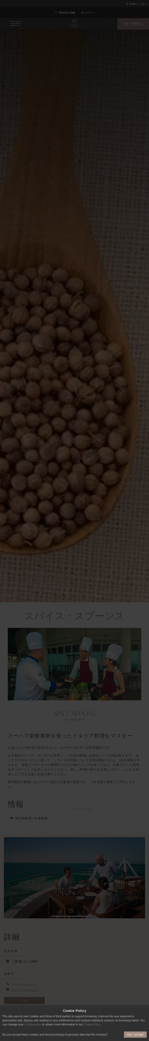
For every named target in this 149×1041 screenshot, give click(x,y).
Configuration (32, 1024)
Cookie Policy (92, 1024)
